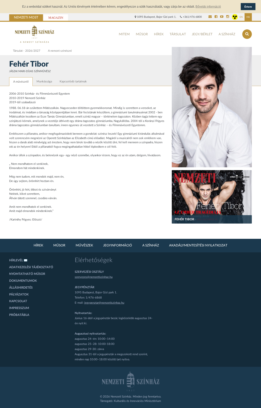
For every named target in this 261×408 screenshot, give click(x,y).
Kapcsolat (18, 301)
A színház (227, 34)
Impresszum (19, 308)
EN (241, 17)
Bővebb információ (208, 6)
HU (248, 17)
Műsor (142, 34)
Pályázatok (19, 294)
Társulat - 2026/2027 (26, 50)
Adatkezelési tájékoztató (31, 267)
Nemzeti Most (26, 17)
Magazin (55, 17)
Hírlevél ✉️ (18, 260)
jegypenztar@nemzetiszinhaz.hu (104, 302)
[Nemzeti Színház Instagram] (227, 17)
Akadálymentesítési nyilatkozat (198, 245)
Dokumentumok (23, 280)
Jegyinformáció (117, 245)
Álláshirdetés (21, 287)
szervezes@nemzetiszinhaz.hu (94, 277)
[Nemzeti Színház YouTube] (221, 17)
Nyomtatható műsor (27, 273)
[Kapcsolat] (210, 17)
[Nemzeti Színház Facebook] (216, 17)
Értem (248, 6)
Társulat (178, 34)
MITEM (124, 34)
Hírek (159, 34)
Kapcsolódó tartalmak (73, 81)
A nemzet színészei (60, 50)
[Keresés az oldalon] (247, 34)
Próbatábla (19, 314)
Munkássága (44, 81)
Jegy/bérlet (202, 34)
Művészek (84, 245)
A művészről (21, 81)
